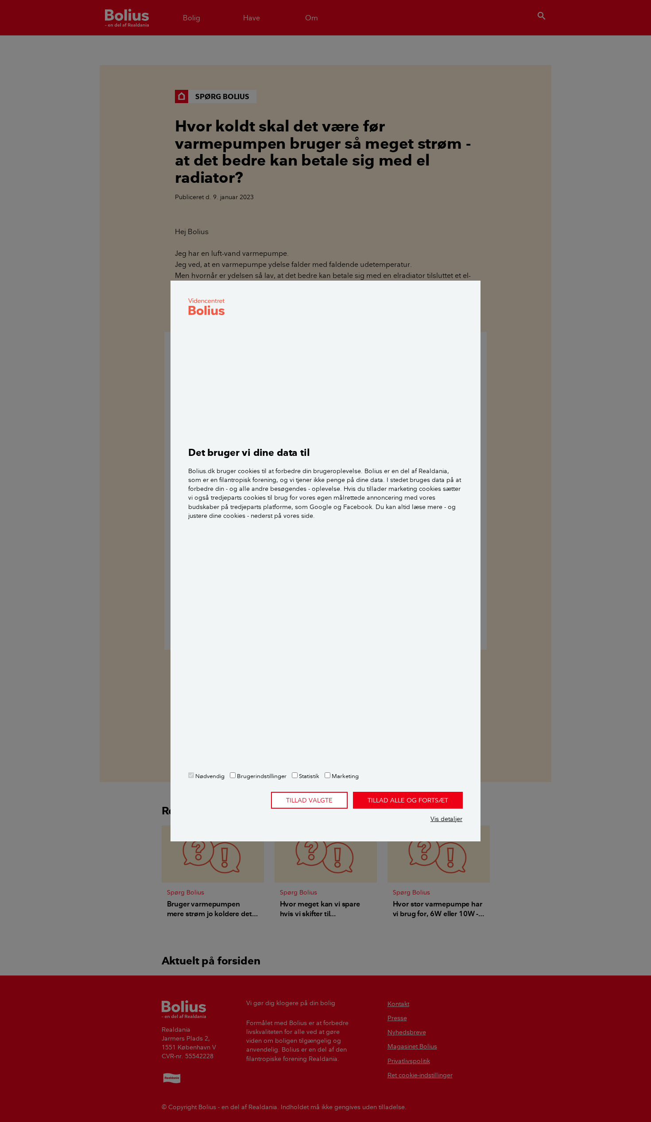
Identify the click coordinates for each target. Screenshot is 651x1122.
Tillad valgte (309, 800)
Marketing (344, 775)
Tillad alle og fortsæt (408, 800)
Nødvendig (209, 775)
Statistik (308, 775)
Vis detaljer (446, 819)
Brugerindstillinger (261, 775)
